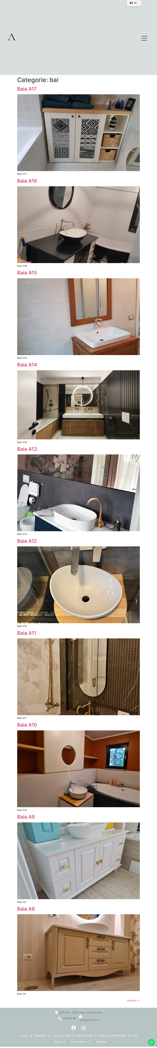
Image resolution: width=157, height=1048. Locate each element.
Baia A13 (27, 449)
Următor (133, 1000)
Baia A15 (27, 273)
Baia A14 (27, 365)
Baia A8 (26, 909)
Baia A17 (27, 89)
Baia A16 (27, 181)
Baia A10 (27, 725)
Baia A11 (26, 633)
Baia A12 (27, 541)
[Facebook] (73, 1027)
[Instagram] (83, 1027)
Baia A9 (26, 817)
